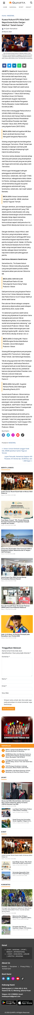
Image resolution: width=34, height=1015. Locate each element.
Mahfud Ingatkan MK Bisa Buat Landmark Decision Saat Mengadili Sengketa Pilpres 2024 (17, 134)
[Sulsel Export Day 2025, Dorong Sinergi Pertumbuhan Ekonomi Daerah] (17, 567)
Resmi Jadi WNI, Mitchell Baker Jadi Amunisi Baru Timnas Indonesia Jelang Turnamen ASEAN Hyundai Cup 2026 (16, 802)
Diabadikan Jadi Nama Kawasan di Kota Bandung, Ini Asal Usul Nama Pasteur (18, 771)
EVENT (10, 954)
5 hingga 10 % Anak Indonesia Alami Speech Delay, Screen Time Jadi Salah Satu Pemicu (19, 761)
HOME (5, 7)
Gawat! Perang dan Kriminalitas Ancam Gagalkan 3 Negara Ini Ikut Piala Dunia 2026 (22, 821)
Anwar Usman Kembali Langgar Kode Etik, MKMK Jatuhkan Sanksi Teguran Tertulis (16, 199)
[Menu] (4, 2)
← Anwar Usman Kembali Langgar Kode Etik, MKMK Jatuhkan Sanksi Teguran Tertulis (15, 451)
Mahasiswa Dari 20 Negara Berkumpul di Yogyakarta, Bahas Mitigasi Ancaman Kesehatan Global (22, 918)
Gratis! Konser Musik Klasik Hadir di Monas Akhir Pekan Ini (17, 856)
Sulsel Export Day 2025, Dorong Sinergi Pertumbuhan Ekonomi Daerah (13, 578)
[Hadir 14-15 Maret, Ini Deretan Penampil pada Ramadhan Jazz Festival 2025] (17, 624)
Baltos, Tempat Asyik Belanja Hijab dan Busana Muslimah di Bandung (18, 750)
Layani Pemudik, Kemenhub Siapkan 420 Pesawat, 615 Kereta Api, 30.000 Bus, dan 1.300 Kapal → (18, 459)
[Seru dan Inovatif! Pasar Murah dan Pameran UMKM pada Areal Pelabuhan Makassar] (17, 595)
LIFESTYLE (11, 956)
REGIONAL (19, 956)
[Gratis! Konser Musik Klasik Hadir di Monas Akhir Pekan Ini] (17, 481)
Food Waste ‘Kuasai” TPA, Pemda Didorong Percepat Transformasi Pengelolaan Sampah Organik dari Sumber (15, 521)
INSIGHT (28, 7)
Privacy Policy (25, 966)
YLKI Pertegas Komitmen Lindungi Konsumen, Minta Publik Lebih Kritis (17, 766)
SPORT (21, 7)
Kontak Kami (6, 969)
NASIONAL (13, 7)
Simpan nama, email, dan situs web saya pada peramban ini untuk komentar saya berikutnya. (18, 702)
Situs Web (5, 693)
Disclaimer (13, 966)
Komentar (6, 657)
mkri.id (25, 334)
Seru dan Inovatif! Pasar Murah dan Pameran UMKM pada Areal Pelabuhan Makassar (15, 606)
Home (4, 16)
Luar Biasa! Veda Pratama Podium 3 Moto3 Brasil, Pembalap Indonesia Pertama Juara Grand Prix (22, 811)
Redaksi (4, 966)
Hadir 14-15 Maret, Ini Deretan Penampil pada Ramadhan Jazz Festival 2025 (15, 635)
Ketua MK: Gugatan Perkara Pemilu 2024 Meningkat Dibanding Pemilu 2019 (14, 386)
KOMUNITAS (18, 954)
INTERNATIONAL (19, 952)
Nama (4, 679)
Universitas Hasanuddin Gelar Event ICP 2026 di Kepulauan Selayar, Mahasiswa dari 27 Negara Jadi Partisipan (16, 550)
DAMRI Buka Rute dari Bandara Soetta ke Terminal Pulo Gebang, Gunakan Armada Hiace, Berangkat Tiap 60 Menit (18, 755)
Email (4, 686)
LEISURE (26, 954)
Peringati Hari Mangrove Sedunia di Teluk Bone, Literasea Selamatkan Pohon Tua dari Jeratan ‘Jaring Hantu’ (17, 909)
